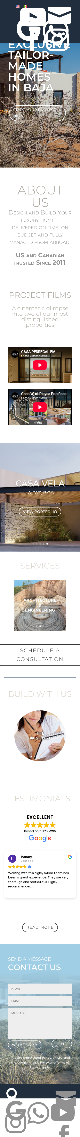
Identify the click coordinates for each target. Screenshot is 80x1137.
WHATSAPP (25, 1045)
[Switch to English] (18, 6)
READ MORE (40, 927)
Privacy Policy (39, 1062)
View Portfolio (40, 511)
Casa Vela (40, 483)
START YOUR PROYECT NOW (34, 112)
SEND (61, 1044)
